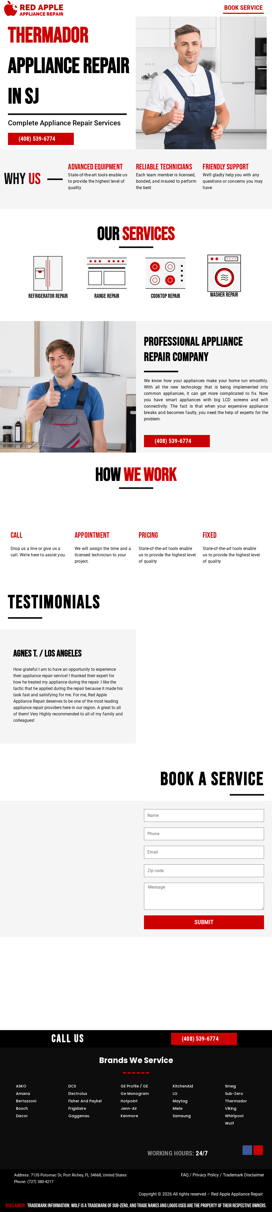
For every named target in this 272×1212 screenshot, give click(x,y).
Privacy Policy (206, 1174)
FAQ (185, 1174)
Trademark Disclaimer (243, 1174)
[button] (13, 274)
